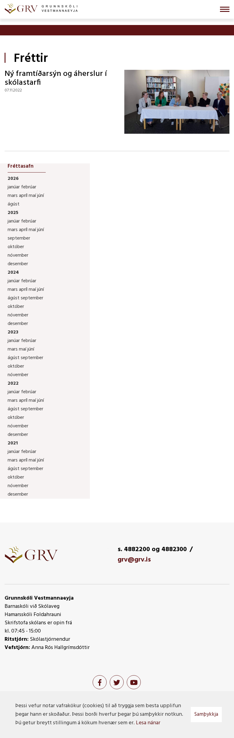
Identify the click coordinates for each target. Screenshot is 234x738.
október (16, 247)
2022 (13, 383)
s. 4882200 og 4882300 (152, 549)
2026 (13, 179)
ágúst (14, 204)
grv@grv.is (134, 559)
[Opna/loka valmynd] (224, 9)
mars (13, 196)
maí (33, 196)
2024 (13, 272)
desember (18, 264)
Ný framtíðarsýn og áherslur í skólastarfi (56, 78)
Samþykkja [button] (206, 714)
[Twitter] (117, 682)
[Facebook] (100, 682)
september (19, 238)
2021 (13, 443)
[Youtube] (134, 682)
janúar (14, 187)
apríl (24, 196)
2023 (13, 332)
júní (40, 196)
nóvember (18, 255)
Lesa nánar (148, 722)
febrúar (28, 187)
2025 (13, 213)
